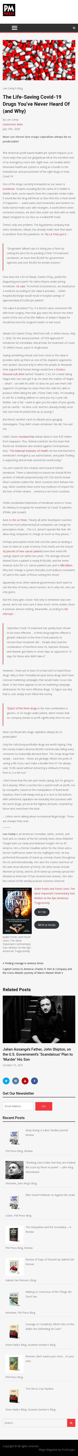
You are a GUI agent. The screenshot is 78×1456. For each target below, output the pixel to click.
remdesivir (9, 189)
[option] (39, 1031)
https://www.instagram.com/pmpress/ (15, 1080)
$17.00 (42, 912)
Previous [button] (5, 1033)
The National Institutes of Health (29, 450)
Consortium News (13, 124)
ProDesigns (68, 1449)
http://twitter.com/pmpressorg (6, 1080)
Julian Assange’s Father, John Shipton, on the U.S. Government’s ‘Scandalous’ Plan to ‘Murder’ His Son (38, 1054)
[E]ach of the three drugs (22, 708)
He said (20, 286)
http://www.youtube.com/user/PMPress (25, 1080)
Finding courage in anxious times (24, 963)
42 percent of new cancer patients (23, 551)
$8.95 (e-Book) (47, 925)
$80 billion (66, 565)
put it (55, 234)
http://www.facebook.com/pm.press (34, 1080)
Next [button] (72, 1033)
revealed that (26, 436)
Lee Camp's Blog (13, 88)
